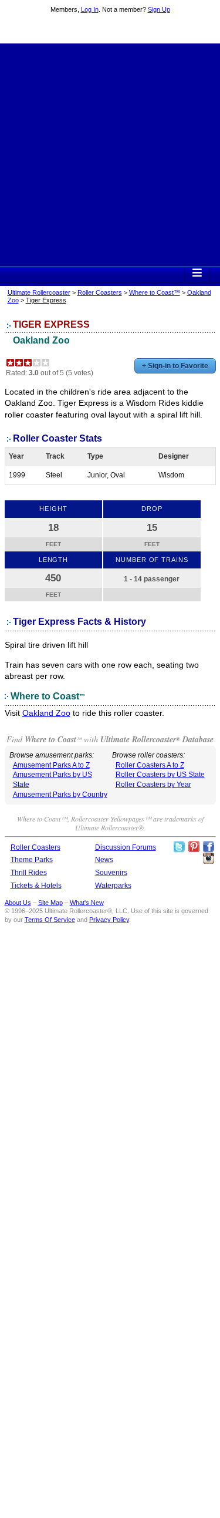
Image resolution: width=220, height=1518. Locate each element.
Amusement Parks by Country (60, 794)
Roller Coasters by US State (160, 774)
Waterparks (113, 885)
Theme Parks (32, 860)
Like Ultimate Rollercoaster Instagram (208, 858)
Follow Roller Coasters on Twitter (179, 847)
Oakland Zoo (41, 340)
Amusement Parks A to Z (51, 765)
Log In (90, 9)
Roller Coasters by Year (153, 784)
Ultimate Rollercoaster (110, 30)
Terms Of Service (50, 919)
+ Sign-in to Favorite (175, 366)
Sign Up (159, 9)
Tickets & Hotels (36, 885)
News (104, 860)
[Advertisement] (110, 153)
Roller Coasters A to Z (150, 765)
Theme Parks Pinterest (193, 847)
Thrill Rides (29, 873)
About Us (18, 902)
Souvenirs (111, 873)
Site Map (50, 902)
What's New (87, 902)
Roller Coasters (99, 292)
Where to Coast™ (154, 292)
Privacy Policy (109, 919)
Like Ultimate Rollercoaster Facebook (208, 847)
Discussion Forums (125, 847)
